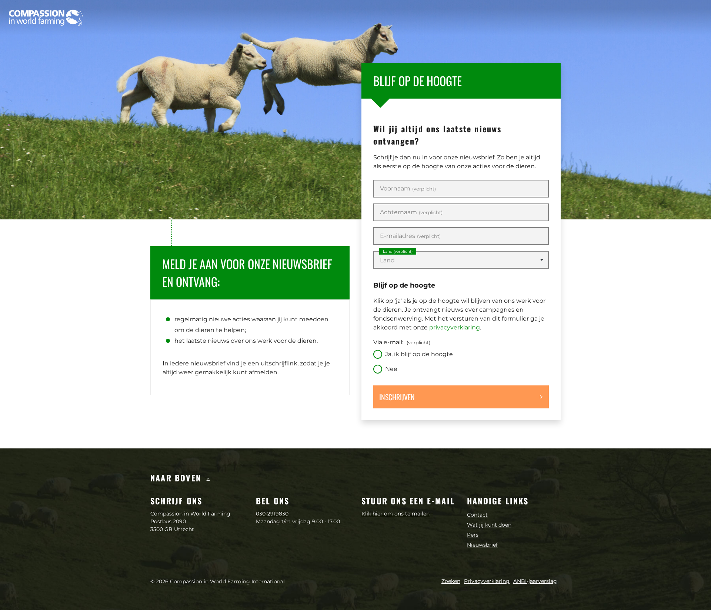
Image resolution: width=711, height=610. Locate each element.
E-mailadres (410, 236)
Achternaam (411, 212)
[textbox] (461, 260)
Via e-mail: (401, 342)
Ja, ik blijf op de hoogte (419, 354)
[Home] (46, 18)
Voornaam (408, 189)
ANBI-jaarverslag (535, 581)
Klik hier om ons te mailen (395, 513)
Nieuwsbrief (482, 544)
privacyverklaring (454, 327)
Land (398, 251)
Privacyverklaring (487, 581)
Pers (472, 534)
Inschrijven (397, 396)
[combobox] (461, 260)
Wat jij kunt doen (489, 524)
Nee (391, 368)
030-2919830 (272, 513)
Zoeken (450, 581)
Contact (477, 514)
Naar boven (177, 478)
